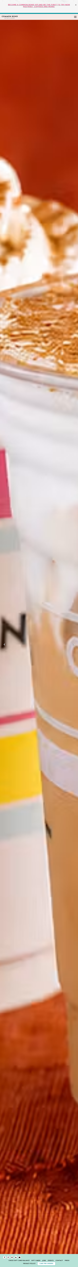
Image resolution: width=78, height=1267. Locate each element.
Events (51, 1260)
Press (67, 1260)
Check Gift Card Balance (19, 1260)
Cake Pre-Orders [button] (46, 1263)
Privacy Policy (29, 1263)
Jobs (44, 1260)
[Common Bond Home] (10, 16)
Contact (59, 1260)
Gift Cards (35, 1260)
